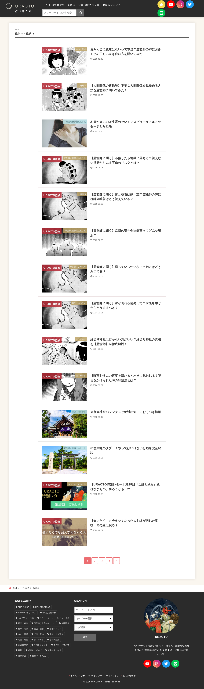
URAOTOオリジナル (27, 612)
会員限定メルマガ (88, 5)
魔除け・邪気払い (39, 655)
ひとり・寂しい (46, 617)
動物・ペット (55, 628)
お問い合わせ (129, 675)
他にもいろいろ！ (112, 5)
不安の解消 (23, 623)
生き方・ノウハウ (61, 644)
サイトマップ (112, 675)
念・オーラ (39, 639)
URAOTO (95, 681)
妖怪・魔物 (39, 634)
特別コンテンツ (40, 644)
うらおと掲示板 (49, 612)
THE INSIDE (23, 607)
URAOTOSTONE (42, 607)
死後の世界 (23, 644)
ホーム (73, 675)
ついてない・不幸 (26, 617)
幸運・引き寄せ (56, 634)
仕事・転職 (23, 628)
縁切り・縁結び (35, 650)
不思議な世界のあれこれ (44, 623)
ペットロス (64, 617)
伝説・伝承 (39, 628)
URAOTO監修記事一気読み (58, 5)
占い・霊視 (23, 634)
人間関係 (65, 623)
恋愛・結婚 (54, 639)
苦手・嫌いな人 (54, 650)
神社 (20, 650)
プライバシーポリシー (91, 675)
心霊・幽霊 (23, 639)
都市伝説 (22, 655)
